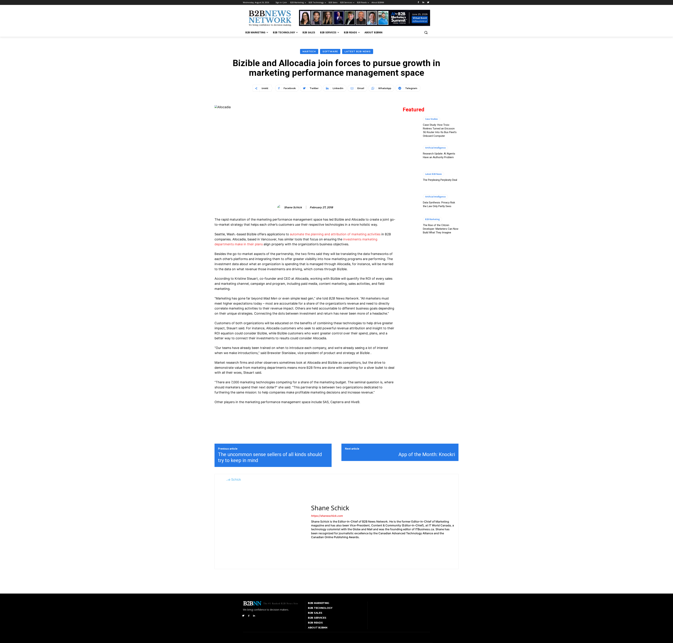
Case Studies (431, 118)
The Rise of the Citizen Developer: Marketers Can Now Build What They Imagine (440, 229)
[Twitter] (428, 3)
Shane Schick (293, 207)
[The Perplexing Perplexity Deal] (411, 177)
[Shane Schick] (280, 207)
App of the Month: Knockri (426, 454)
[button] (426, 32)
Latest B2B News (358, 51)
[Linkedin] (423, 3)
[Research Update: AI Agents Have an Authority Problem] (411, 152)
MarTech (309, 51)
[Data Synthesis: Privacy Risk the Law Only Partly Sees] (411, 201)
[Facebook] (418, 3)
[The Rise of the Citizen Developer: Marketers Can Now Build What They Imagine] (411, 226)
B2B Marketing (432, 219)
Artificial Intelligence (435, 147)
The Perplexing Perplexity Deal (440, 179)
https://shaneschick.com (327, 515)
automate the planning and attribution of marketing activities (335, 234)
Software (330, 51)
